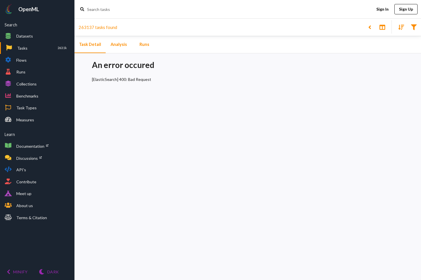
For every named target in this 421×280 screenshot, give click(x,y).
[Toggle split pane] (382, 27)
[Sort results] (400, 27)
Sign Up (406, 9)
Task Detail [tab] (90, 44)
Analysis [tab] (119, 44)
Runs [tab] (144, 44)
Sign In (382, 9)
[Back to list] (369, 27)
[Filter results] (413, 27)
